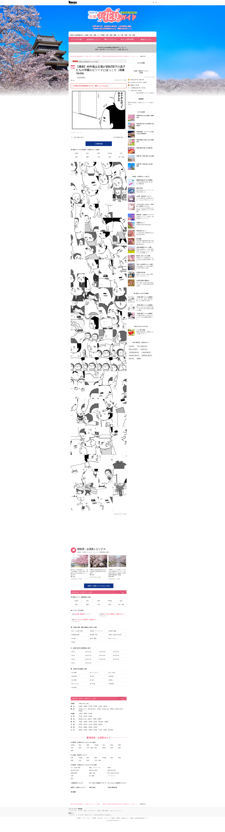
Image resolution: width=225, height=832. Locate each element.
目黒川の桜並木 (133, 349)
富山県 (85, 716)
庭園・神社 (94, 634)
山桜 (92, 680)
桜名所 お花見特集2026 (76, 35)
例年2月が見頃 (75, 770)
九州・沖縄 (132, 35)
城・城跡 (93, 638)
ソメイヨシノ (95, 672)
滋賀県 (106, 721)
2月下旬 (117, 652)
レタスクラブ (72, 815)
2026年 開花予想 (112, 787)
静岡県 (99, 719)
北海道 (86, 35)
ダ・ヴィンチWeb (79, 815)
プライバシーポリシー (86, 818)
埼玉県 (104, 709)
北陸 (107, 35)
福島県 (105, 706)
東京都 (80, 709)
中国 (122, 35)
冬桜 (92, 676)
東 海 (72, 719)
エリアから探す (77, 39)
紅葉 (112, 810)
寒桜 (111, 680)
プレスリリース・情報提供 (109, 818)
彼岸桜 (75, 676)
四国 (126, 35)
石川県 (80, 716)
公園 (74, 638)
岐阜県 (89, 719)
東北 (91, 35)
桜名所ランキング (94, 39)
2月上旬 (89, 652)
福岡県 (80, 730)
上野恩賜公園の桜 (134, 352)
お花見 (85, 810)
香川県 (80, 727)
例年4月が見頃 (112, 770)
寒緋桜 (112, 676)
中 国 (72, 724)
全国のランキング (81, 614)
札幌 (84, 703)
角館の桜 (131, 358)
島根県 (100, 724)
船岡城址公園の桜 (147, 355)
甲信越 (102, 35)
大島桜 (75, 680)
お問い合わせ (100, 818)
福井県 (90, 716)
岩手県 (90, 706)
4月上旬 (89, 659)
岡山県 (85, 724)
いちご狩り (80, 810)
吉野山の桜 (144, 349)
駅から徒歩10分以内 (115, 634)
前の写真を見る (79, 137)
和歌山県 (100, 721)
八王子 (84, 709)
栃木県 (117, 709)
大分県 (100, 730)
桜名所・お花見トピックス (78, 787)
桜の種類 (73, 792)
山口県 (90, 724)
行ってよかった (111, 39)
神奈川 (104, 748)
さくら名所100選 (128, 39)
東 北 (72, 706)
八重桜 (75, 672)
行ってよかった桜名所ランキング (117, 783)
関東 (95, 35)
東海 (111, 35)
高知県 (95, 727)
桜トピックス (147, 39)
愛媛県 (85, 727)
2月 (74, 652)
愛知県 (80, 719)
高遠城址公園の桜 (134, 355)
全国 (72, 757)
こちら (106, 86)
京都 (118, 35)
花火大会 (99, 810)
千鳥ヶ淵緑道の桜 (142, 346)
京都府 (85, 721)
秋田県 (95, 706)
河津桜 (75, 687)
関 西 (72, 721)
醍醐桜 (139, 358)
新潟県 (90, 713)
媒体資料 (118, 818)
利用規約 (79, 818)
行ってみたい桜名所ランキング (97, 783)
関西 (115, 35)
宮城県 (80, 706)
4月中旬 (103, 659)
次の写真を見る (118, 137)
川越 (107, 709)
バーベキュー (113, 638)
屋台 (74, 642)
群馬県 (112, 709)
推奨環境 (94, 818)
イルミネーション (117, 810)
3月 (74, 655)
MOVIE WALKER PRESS (98, 815)
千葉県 (99, 709)
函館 (87, 703)
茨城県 (80, 711)
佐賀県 (85, 730)
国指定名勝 (76, 634)
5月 (74, 663)
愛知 (119, 748)
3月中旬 (103, 655)
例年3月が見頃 (93, 770)
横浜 (94, 709)
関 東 (72, 709)
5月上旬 (89, 663)
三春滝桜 (131, 346)
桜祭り (109, 767)
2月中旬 (103, 652)
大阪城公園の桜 (146, 352)
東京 (98, 35)
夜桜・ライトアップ (96, 631)
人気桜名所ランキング (77, 783)
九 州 (72, 730)
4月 (74, 659)
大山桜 (93, 683)
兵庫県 (90, 721)
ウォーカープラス (72, 810)
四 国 (72, 727)
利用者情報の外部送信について (141, 818)
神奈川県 (90, 709)
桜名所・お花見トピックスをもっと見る (99, 586)
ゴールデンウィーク (92, 810)
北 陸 (72, 716)
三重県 (94, 719)
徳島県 (90, 727)
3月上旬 (89, 655)
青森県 (85, 706)
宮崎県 (105, 730)
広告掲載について (124, 818)
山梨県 (80, 713)
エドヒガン (76, 683)
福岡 (72, 750)
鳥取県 (95, 724)
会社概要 (131, 818)
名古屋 (84, 719)
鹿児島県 (110, 730)
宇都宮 (121, 709)
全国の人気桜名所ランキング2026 (88, 61)
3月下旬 (117, 655)
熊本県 (95, 730)
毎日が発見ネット (108, 815)
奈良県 (95, 721)
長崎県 (90, 730)
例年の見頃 (92, 787)
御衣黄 (112, 683)
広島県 (80, 724)
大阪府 (80, 721)
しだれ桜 (112, 672)
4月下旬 (117, 659)
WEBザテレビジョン (89, 815)
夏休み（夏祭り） (105, 810)
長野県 (85, 713)
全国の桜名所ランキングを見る (144, 93)
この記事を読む (98, 144)
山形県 (100, 706)
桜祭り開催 (113, 631)
